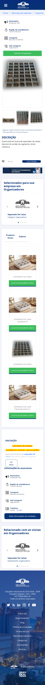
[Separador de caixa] (22, 203)
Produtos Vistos (10, 236)
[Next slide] (37, 207)
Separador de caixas (23, 277)
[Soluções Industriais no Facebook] (29, 605)
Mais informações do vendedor (22, 516)
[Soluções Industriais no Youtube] (34, 605)
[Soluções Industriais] (23, 5)
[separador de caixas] (9, 118)
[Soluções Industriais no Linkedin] (18, 605)
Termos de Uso (22, 631)
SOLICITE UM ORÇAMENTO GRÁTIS (22, 283)
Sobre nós (22, 613)
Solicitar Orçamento (22, 53)
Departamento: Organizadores (19, 561)
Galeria (22, 236)
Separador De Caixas (17, 558)
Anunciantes (22, 645)
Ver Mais (19, 510)
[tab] (18, 222)
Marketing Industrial (22, 636)
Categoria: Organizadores (17, 217)
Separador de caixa (17, 214)
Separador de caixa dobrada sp (22, 320)
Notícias (22, 649)
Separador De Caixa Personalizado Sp (22, 408)
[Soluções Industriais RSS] (13, 605)
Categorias (22, 640)
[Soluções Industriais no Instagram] (24, 605)
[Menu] (5, 5)
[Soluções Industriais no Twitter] (8, 605)
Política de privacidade (22, 627)
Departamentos (22, 618)
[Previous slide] (7, 207)
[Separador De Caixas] (22, 547)
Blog (22, 622)
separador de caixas (23, 364)
